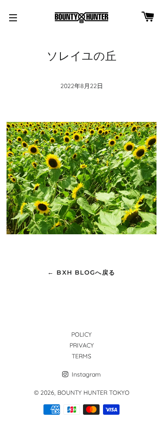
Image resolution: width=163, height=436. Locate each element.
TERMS (81, 356)
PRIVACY (82, 345)
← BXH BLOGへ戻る (81, 272)
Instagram (85, 374)
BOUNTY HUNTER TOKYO (93, 393)
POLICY (81, 334)
